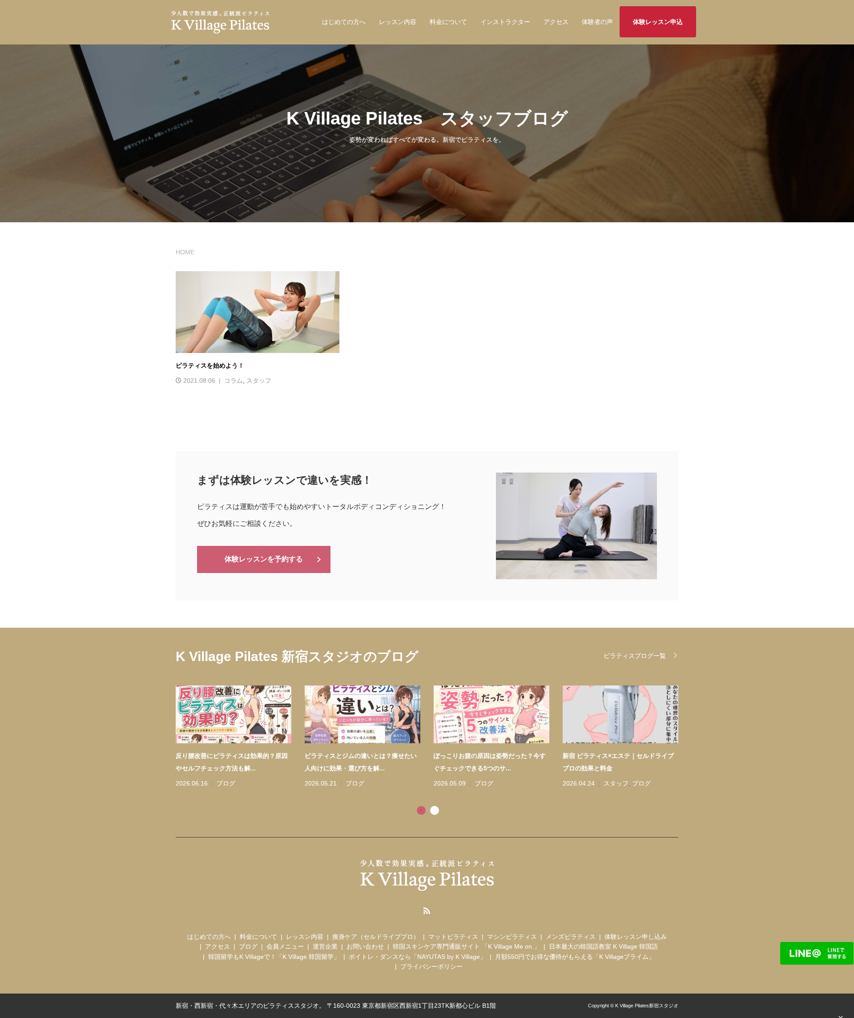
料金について (448, 21)
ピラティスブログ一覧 (635, 655)
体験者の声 (597, 21)
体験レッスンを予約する (264, 559)
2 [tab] (434, 810)
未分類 (613, 783)
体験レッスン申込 (658, 21)
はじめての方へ (344, 21)
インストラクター (505, 21)
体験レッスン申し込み (635, 936)
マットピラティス (453, 936)
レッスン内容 (397, 21)
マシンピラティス (512, 936)
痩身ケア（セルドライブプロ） (375, 936)
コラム (233, 380)
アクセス (556, 21)
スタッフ (258, 380)
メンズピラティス (571, 936)
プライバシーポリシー (431, 966)
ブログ (226, 783)
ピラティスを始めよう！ (210, 365)
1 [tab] (421, 810)
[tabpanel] (434, 737)
